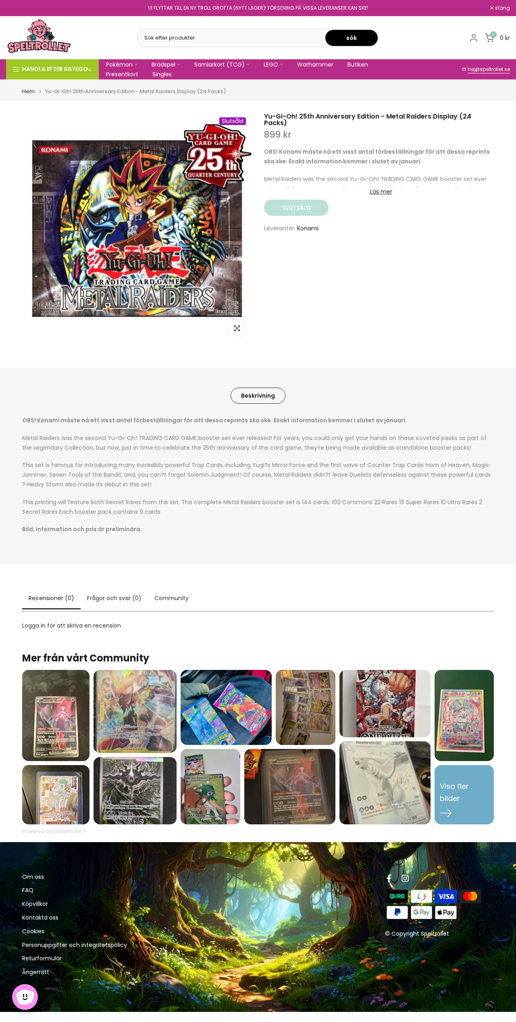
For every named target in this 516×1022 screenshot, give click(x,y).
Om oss (33, 877)
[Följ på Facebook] (389, 878)
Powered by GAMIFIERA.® (54, 831)
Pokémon (119, 64)
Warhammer (315, 64)
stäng (18, 8)
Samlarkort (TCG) (219, 64)
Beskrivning (258, 396)
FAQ (27, 891)
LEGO (271, 64)
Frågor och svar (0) (114, 598)
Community (171, 598)
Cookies (33, 931)
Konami (307, 228)
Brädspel (163, 64)
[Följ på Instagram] (405, 878)
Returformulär (42, 959)
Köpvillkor (35, 904)
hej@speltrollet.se (489, 69)
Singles (162, 74)
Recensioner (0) (51, 598)
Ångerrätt (35, 972)
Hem (28, 91)
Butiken (357, 64)
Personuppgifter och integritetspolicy (74, 945)
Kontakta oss (40, 918)
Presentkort (122, 74)
